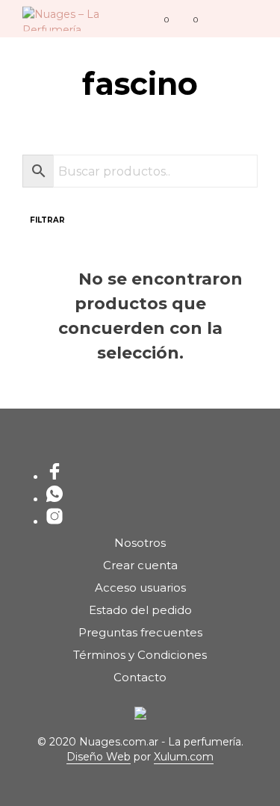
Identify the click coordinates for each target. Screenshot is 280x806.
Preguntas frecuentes (140, 632)
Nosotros (140, 543)
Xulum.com (184, 757)
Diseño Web (98, 757)
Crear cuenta (140, 565)
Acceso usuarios (140, 587)
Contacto (140, 677)
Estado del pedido (140, 610)
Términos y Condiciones (140, 655)
